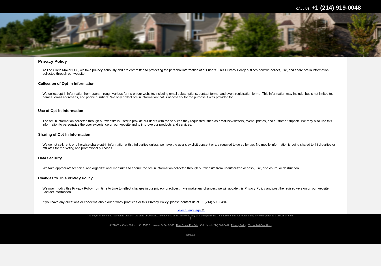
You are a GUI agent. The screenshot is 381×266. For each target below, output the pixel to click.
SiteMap (190, 235)
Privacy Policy (238, 225)
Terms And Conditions (260, 225)
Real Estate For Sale (187, 225)
